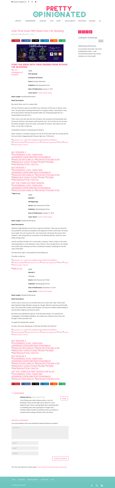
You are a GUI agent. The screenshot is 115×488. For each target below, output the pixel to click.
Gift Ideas (92, 21)
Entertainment (30, 21)
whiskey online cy (25, 397)
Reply (64, 398)
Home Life (43, 21)
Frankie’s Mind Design (44, 93)
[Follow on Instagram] (87, 31)
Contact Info (21, 479)
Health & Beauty (70, 21)
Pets (51, 21)
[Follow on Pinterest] (83, 31)
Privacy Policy (44, 479)
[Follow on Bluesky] (90, 31)
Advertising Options (33, 479)
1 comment (31, 34)
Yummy (58, 21)
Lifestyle (18, 21)
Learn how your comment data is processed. (52, 467)
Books (27, 34)
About (13, 479)
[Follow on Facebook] (79, 31)
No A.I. (53, 479)
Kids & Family (82, 21)
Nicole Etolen (15, 34)
